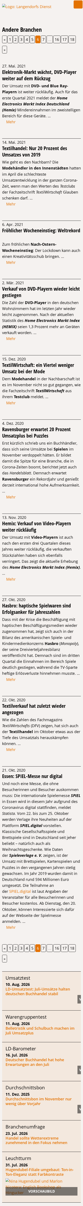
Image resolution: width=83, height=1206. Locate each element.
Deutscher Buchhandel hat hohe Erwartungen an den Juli (35, 1062)
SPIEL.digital (20, 891)
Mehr (10, 121)
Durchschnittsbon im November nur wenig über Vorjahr (39, 1101)
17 (64, 39)
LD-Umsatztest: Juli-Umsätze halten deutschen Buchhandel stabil (38, 991)
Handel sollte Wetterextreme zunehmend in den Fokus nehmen (36, 1140)
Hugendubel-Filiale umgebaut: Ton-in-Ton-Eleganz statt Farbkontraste (40, 1172)
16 (57, 39)
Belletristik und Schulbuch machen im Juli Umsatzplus (40, 1030)
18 (72, 39)
